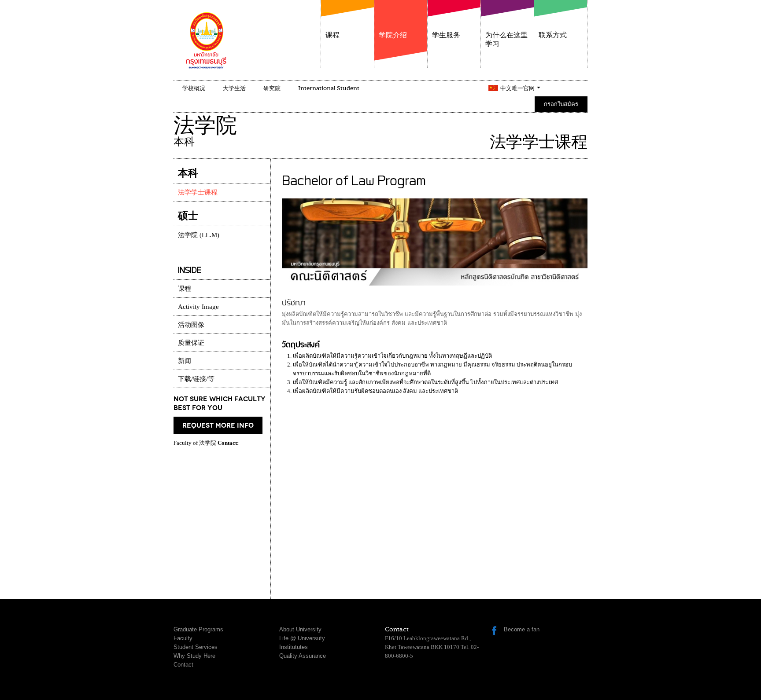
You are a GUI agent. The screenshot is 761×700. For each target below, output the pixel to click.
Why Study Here (194, 655)
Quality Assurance (302, 655)
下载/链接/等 (196, 378)
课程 (332, 35)
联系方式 (553, 35)
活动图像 (191, 324)
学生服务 (446, 35)
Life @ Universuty (302, 638)
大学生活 (234, 88)
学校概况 (193, 88)
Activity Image (198, 306)
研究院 (272, 88)
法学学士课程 (198, 192)
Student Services (196, 647)
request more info (218, 425)
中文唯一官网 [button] (518, 88)
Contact (183, 664)
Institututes (293, 647)
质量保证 (191, 342)
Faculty (183, 638)
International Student (328, 88)
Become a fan (521, 629)
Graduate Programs (198, 629)
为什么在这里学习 (506, 39)
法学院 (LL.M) (198, 234)
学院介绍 (393, 35)
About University (300, 629)
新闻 (184, 360)
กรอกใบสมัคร (561, 104)
